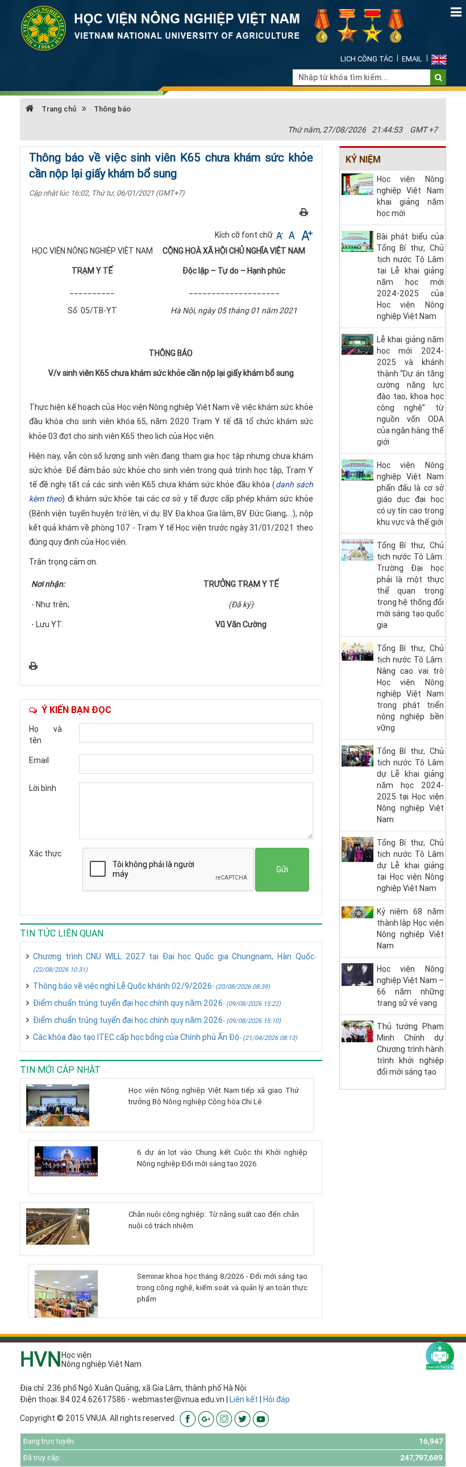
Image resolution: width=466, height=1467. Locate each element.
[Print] (303, 211)
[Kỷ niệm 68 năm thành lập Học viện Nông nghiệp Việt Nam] (357, 911)
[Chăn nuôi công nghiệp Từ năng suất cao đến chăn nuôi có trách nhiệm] (73, 1226)
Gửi (282, 869)
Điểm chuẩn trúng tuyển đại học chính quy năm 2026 (157, 1003)
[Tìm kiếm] (438, 77)
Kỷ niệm (363, 159)
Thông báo (112, 109)
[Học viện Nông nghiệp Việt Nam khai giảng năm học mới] (357, 183)
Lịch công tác (366, 59)
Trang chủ (58, 109)
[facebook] (188, 1418)
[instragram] (224, 1418)
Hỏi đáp (276, 1399)
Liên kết (244, 1399)
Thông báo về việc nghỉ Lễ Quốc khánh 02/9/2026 (151, 986)
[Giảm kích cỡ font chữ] (280, 235)
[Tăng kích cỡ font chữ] (306, 235)
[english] (439, 58)
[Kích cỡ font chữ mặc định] (292, 235)
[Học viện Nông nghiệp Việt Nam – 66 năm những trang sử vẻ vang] (357, 974)
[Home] (219, 27)
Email (412, 59)
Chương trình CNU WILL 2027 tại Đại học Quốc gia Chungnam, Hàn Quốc (174, 962)
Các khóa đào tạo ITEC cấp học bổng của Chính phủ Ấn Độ (165, 1037)
